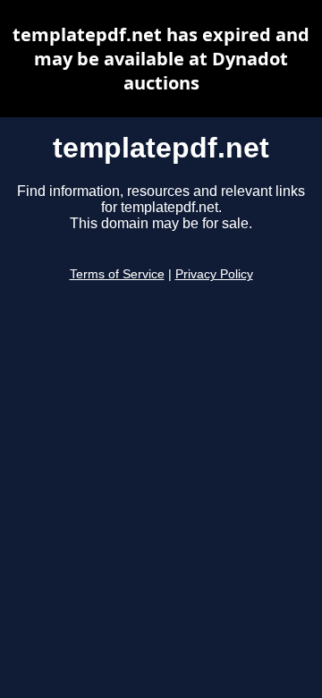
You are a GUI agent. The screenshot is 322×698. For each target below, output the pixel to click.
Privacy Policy (214, 274)
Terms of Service (117, 274)
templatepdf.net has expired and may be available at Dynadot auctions (161, 58)
